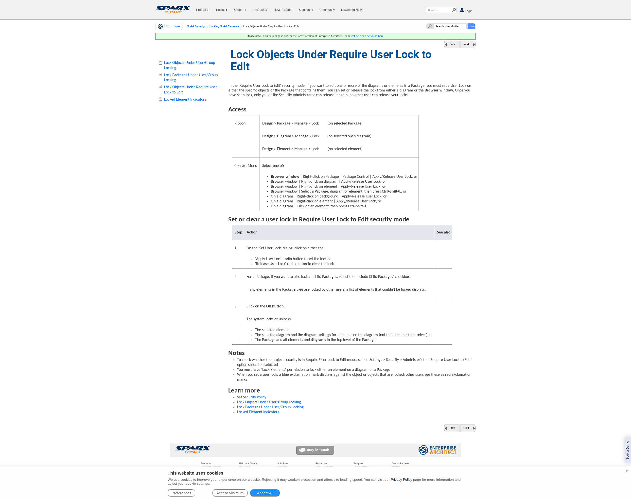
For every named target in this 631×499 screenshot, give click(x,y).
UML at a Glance (248, 463)
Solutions (305, 10)
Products (202, 10)
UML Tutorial (283, 10)
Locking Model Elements (224, 26)
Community (327, 10)
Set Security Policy (251, 397)
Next (466, 44)
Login (468, 11)
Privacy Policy (401, 479)
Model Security (196, 26)
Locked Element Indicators (258, 412)
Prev (452, 44)
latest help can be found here (366, 36)
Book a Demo (628, 450)
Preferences (181, 493)
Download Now (352, 10)
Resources (260, 10)
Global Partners (400, 463)
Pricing (221, 10)
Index (177, 26)
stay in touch (318, 450)
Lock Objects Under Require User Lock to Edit (190, 89)
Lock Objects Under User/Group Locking (269, 402)
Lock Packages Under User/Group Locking (270, 407)
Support (239, 10)
